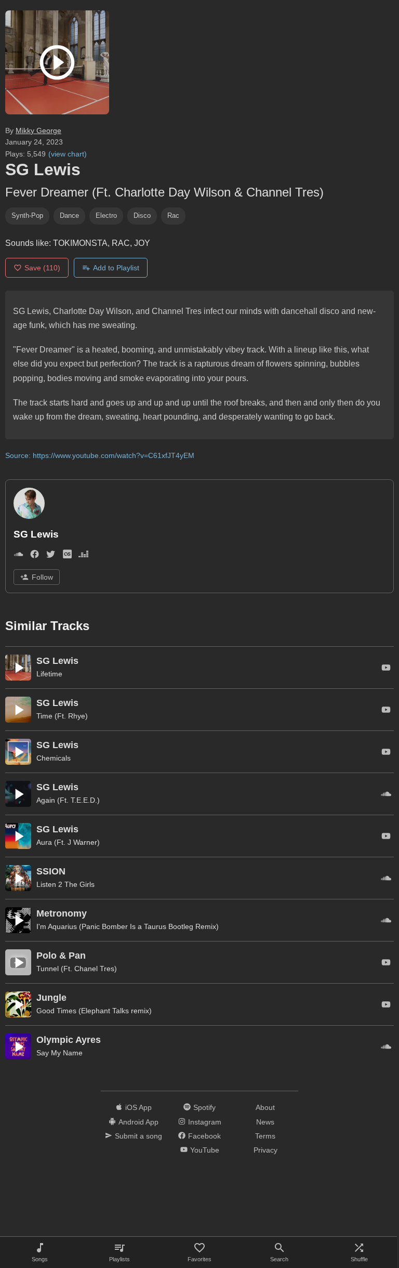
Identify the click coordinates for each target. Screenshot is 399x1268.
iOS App (138, 1107)
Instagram (204, 1122)
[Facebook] (34, 556)
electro (106, 215)
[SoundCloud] (18, 556)
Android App (138, 1122)
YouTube (204, 1150)
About (265, 1107)
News (265, 1122)
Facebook (204, 1136)
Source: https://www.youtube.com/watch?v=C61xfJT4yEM (99, 455)
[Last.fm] (67, 556)
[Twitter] (51, 556)
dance (69, 215)
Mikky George (38, 130)
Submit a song (138, 1136)
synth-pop (27, 215)
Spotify (204, 1107)
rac (173, 215)
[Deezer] (83, 556)
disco (142, 215)
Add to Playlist (116, 268)
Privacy (265, 1150)
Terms (265, 1136)
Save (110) (42, 268)
